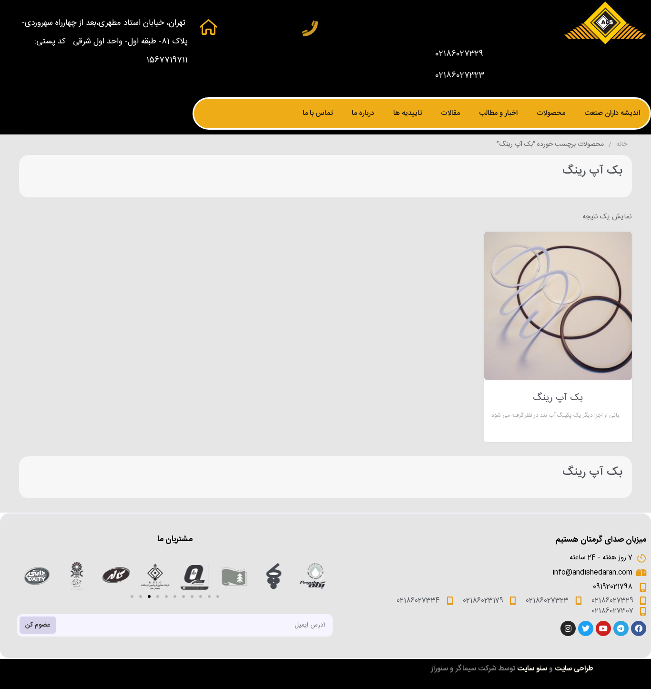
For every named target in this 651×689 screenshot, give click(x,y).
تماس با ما (318, 113)
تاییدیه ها (407, 113)
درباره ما (363, 113)
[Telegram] (621, 628)
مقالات (450, 113)
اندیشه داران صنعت (612, 113)
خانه (621, 145)
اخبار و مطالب (498, 113)
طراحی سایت (574, 669)
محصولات (551, 113)
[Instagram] (568, 628)
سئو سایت (532, 669)
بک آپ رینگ (558, 398)
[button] (132, 596)
